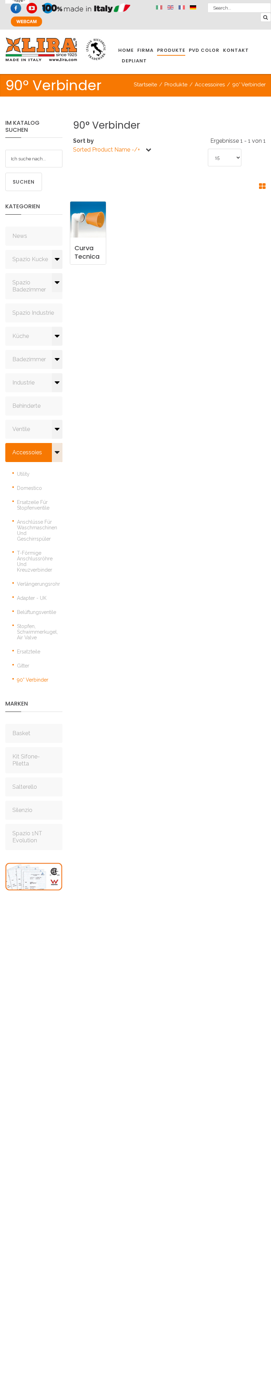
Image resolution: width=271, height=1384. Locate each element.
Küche (20, 336)
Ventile (21, 429)
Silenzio (22, 810)
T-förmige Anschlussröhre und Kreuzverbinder (35, 561)
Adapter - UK (32, 598)
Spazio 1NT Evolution (27, 837)
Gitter (23, 666)
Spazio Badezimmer (29, 286)
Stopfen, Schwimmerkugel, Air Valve (37, 631)
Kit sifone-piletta (26, 760)
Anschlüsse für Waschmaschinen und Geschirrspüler (37, 530)
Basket (21, 733)
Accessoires (210, 84)
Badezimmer (29, 359)
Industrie (23, 382)
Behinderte (26, 405)
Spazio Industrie (33, 312)
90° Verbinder (32, 680)
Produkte (175, 84)
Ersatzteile (28, 651)
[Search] (265, 17)
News (19, 236)
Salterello (24, 786)
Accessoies (27, 452)
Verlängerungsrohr (38, 584)
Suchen (24, 181)
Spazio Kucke (30, 259)
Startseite (145, 84)
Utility (23, 474)
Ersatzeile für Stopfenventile (33, 505)
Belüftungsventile (36, 612)
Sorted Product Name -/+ (106, 149)
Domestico (29, 488)
